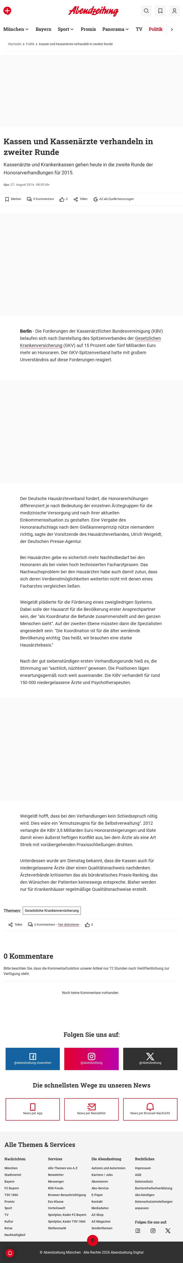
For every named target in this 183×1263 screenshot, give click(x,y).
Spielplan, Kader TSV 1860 (66, 1221)
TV (139, 29)
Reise (8, 1228)
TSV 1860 (11, 1195)
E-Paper (97, 1195)
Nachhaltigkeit (14, 1235)
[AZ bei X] (168, 1231)
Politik (156, 29)
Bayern (43, 29)
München (13, 29)
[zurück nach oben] (92, 1242)
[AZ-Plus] (7, 11)
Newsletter (56, 1175)
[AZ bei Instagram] (153, 1231)
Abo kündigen (144, 1195)
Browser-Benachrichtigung (67, 1195)
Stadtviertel (12, 1175)
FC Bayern (11, 1188)
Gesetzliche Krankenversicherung (52, 910)
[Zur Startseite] (93, 16)
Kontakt (97, 1201)
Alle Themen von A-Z (62, 1168)
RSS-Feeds (55, 1188)
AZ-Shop (98, 1215)
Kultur (8, 1221)
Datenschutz (144, 1181)
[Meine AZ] (174, 11)
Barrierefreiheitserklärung (153, 1188)
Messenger (56, 1181)
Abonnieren (100, 1181)
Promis (88, 29)
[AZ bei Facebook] (138, 1231)
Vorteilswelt (56, 1208)
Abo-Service (100, 1188)
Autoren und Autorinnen (108, 1168)
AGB (138, 1175)
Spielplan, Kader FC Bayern (67, 1215)
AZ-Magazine (101, 1221)
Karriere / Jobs (102, 1175)
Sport (63, 29)
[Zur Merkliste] (160, 11)
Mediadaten (100, 1208)
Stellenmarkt (57, 1228)
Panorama (113, 29)
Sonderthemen (102, 1228)
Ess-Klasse (56, 1201)
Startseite (14, 44)
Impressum (143, 1168)
